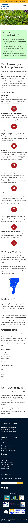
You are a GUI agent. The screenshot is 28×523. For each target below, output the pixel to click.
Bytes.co (19, 521)
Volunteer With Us (5, 468)
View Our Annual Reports (6, 466)
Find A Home (4, 460)
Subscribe (20, 483)
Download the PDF (10, 273)
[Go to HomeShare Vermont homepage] (5, 6)
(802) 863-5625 (7, 446)
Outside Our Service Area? (7, 464)
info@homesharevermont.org (9, 450)
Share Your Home (5, 458)
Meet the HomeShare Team (7, 462)
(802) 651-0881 (7, 448)
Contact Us (3, 470)
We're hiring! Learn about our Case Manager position (14, 1)
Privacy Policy (23, 519)
